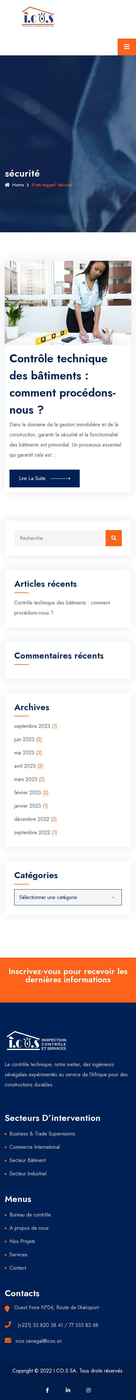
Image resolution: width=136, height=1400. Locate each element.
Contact (17, 1268)
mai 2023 (24, 752)
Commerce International (34, 1147)
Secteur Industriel (27, 1173)
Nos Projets (22, 1241)
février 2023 (27, 792)
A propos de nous (29, 1228)
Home (18, 185)
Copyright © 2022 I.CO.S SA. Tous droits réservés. (68, 1370)
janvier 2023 (27, 805)
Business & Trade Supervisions (42, 1133)
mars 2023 (25, 779)
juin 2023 (24, 739)
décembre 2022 (31, 819)
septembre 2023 (32, 726)
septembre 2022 (32, 832)
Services (18, 1254)
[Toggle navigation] (127, 47)
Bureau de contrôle (30, 1214)
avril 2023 (25, 766)
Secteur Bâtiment (27, 1160)
